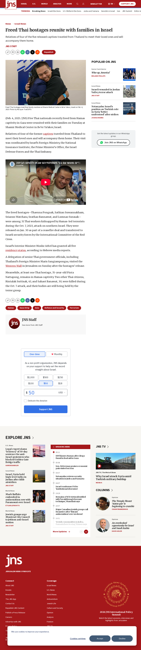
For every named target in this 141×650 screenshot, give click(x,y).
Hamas (11, 308)
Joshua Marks (97, 118)
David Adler (117, 531)
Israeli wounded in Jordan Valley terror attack (105, 91)
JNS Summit (127, 11)
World (44, 3)
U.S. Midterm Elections (72, 11)
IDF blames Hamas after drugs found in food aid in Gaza (70, 457)
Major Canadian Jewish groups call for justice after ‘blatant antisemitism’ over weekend (72, 511)
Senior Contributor (98, 69)
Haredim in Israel (108, 11)
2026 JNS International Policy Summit (116, 613)
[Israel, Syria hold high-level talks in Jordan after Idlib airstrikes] (39, 476)
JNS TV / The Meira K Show (106, 472)
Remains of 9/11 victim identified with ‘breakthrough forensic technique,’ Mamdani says (71, 499)
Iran (118, 11)
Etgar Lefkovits (13, 505)
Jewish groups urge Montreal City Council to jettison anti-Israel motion (18, 518)
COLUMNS (103, 490)
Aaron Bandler (12, 465)
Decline (122, 638)
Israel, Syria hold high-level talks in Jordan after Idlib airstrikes (16, 478)
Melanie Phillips (98, 76)
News (8, 23)
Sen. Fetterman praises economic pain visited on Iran (72, 467)
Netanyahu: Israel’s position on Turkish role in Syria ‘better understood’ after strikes (105, 110)
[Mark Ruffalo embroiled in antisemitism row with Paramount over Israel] (39, 496)
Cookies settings (78, 638)
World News (10, 491)
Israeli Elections (54, 11)
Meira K (99, 483)
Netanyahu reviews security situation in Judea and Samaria (70, 477)
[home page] (11, 4)
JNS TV (101, 446)
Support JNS (127, 3)
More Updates (60, 531)
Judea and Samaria (91, 11)
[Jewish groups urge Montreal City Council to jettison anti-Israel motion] (39, 516)
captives (48, 133)
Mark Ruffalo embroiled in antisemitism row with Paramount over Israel (18, 498)
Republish (48, 52)
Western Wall (14, 265)
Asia (37, 308)
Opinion (115, 497)
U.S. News (9, 445)
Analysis (57, 3)
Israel (24, 3)
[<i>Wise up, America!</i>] (129, 74)
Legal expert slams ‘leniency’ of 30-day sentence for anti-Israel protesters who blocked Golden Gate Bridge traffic (17, 456)
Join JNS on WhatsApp (115, 142)
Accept (100, 638)
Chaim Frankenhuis (120, 509)
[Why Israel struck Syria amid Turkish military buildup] (115, 461)
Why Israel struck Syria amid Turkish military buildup (113, 478)
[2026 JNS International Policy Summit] (116, 594)
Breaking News (63, 446)
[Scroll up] (81, 532)
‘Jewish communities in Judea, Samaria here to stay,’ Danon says (71, 523)
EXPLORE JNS (18, 437)
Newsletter (96, 4)
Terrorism (74, 308)
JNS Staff (11, 46)
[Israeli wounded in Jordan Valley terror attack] (129, 91)
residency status (16, 250)
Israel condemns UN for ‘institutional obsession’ (67, 487)
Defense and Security (54, 308)
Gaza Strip (24, 308)
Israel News (20, 23)
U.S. (34, 3)
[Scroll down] (86, 532)
